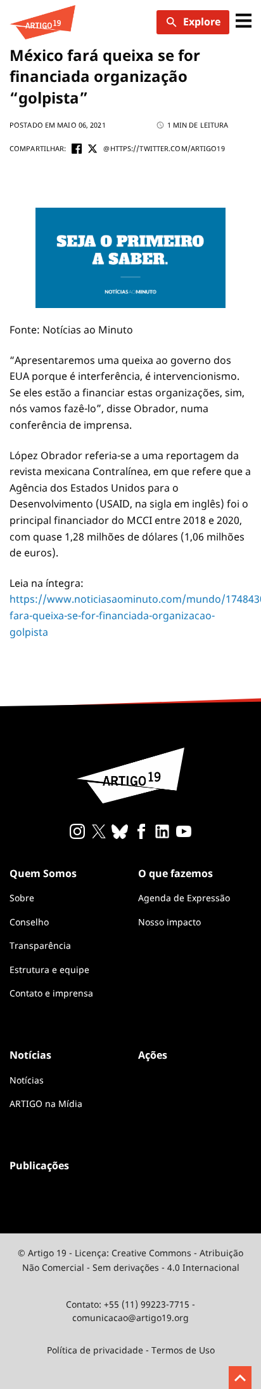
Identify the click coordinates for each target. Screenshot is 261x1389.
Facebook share (77, 149)
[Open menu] (243, 21)
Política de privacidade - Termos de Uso (131, 1350)
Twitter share (92, 149)
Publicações (39, 1165)
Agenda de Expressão (184, 898)
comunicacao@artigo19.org (130, 1318)
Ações (152, 1055)
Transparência (40, 945)
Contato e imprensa (51, 993)
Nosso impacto (169, 922)
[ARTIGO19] (42, 22)
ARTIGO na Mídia (46, 1103)
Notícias (27, 1080)
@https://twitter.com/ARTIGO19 (163, 148)
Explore (201, 22)
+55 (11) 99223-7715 (146, 1304)
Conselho (29, 922)
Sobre (22, 898)
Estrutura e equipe (49, 969)
